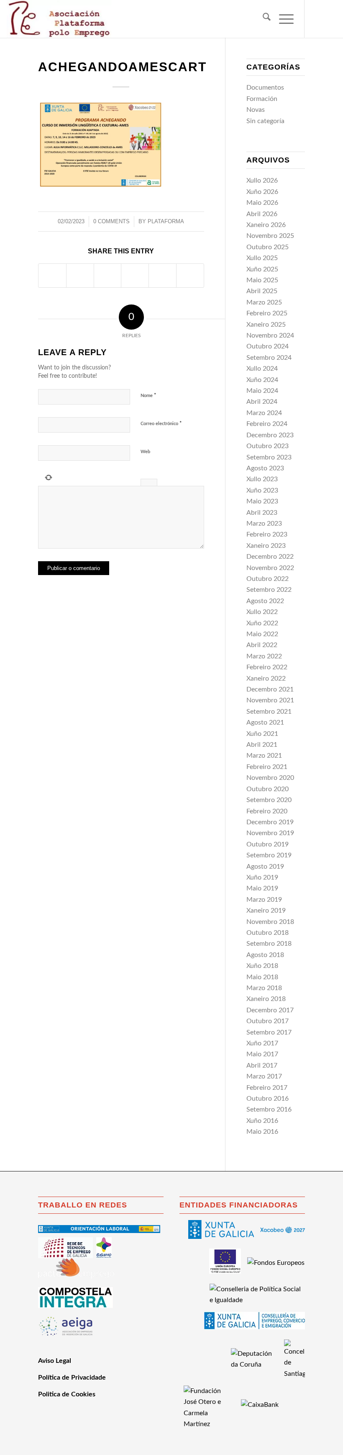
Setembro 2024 (269, 357)
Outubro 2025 (267, 247)
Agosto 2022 (265, 601)
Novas (255, 109)
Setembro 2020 (269, 800)
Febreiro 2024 (266, 424)
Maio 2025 (262, 280)
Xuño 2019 (262, 877)
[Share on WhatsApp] (107, 275)
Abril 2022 (261, 645)
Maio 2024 (262, 390)
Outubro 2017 (267, 1021)
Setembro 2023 (269, 457)
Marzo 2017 (264, 1076)
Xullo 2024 (262, 368)
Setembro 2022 (269, 589)
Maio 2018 (262, 977)
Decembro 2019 (270, 822)
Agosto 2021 (265, 722)
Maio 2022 (262, 634)
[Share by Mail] (190, 275)
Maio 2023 (262, 501)
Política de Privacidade (72, 1377)
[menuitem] (262, 19)
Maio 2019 (262, 888)
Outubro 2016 (267, 1098)
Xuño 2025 (262, 269)
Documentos (265, 87)
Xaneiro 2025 (266, 324)
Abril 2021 (261, 744)
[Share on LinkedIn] (162, 275)
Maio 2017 (262, 1054)
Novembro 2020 (270, 777)
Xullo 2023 (262, 479)
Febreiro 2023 (266, 534)
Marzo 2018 (264, 988)
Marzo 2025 (264, 302)
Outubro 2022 (267, 578)
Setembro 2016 (269, 1109)
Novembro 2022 (270, 568)
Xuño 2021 (262, 733)
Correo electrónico (161, 423)
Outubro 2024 (267, 346)
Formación (261, 98)
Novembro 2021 (270, 700)
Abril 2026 (261, 214)
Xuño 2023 (262, 490)
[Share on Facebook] (52, 275)
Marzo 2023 (264, 523)
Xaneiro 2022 (266, 678)
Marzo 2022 (264, 656)
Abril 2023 (261, 512)
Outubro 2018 (267, 932)
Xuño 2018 (262, 965)
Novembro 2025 (270, 235)
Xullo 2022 (262, 612)
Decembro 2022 (270, 556)
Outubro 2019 (267, 844)
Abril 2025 (261, 291)
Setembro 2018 (269, 943)
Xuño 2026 (262, 191)
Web (145, 451)
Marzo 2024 (264, 413)
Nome (148, 395)
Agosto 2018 (265, 955)
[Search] (262, 19)
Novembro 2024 (270, 335)
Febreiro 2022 (266, 667)
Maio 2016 (262, 1131)
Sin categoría (265, 121)
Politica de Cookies (66, 1394)
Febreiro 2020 (266, 811)
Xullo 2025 (262, 258)
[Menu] (282, 19)
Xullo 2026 (262, 180)
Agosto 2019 (265, 866)
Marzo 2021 (264, 755)
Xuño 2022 (262, 623)
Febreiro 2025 (266, 313)
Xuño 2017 (262, 1043)
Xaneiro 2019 (266, 910)
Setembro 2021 (269, 711)
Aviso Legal (54, 1360)
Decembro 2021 (270, 689)
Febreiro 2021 (266, 767)
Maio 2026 (262, 202)
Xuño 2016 (262, 1120)
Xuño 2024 (262, 380)
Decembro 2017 (270, 1010)
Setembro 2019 (269, 855)
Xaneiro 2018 (266, 999)
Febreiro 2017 (266, 1087)
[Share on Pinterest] (134, 275)
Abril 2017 (261, 1065)
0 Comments (111, 221)
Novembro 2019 (270, 833)
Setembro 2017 (269, 1032)
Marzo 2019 (264, 899)
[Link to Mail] (330, 19)
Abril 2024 (261, 401)
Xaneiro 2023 (266, 545)
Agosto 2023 (265, 468)
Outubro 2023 (267, 446)
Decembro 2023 (270, 435)
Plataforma (166, 221)
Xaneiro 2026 (266, 225)
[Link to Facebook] (317, 19)
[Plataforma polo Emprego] (59, 19)
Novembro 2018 (270, 921)
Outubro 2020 (267, 789)
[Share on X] (80, 275)
